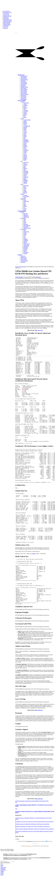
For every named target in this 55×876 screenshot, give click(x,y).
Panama (25, 112)
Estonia (24, 128)
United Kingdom (27, 119)
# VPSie (46, 801)
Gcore (24, 235)
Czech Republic (26, 126)
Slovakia (25, 155)
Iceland (24, 135)
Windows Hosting (24, 94)
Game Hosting (24, 82)
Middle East (23, 198)
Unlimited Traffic (27, 228)
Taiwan (24, 163)
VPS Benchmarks (22, 266)
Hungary (25, 157)
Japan (24, 166)
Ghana (24, 190)
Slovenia (25, 156)
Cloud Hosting (24, 78)
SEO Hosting (23, 88)
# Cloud (25, 801)
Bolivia (24, 117)
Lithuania (25, 139)
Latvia (24, 153)
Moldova (25, 158)
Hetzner (25, 234)
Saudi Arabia (26, 201)
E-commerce (23, 84)
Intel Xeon (25, 213)
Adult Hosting (24, 99)
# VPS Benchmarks (19, 801)
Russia (24, 134)
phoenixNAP (26, 246)
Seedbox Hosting (24, 87)
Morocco (25, 192)
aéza (24, 236)
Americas (23, 101)
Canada (25, 104)
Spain (24, 147)
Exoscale (25, 253)
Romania (25, 146)
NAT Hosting (23, 96)
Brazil (24, 106)
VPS (2, 863)
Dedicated (25, 224)
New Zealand (26, 196)
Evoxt (24, 237)
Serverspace (25, 252)
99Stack (25, 242)
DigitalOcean (26, 231)
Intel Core (25, 214)
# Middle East (38, 801)
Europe (22, 118)
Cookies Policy (24, 259)
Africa (22, 184)
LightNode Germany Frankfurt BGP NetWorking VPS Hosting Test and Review (32, 824)
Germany (25, 132)
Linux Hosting (24, 93)
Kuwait (24, 208)
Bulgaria (25, 123)
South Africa (26, 185)
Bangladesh (25, 172)
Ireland (24, 136)
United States (26, 102)
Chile (24, 108)
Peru (24, 116)
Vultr (24, 230)
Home (16, 266)
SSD (24, 220)
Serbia (24, 160)
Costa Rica (25, 111)
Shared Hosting (24, 76)
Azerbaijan (25, 170)
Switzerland (25, 150)
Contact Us (23, 256)
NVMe (24, 222)
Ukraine (25, 151)
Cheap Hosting (24, 83)
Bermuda (25, 107)
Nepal (24, 178)
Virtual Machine (26, 225)
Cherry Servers (26, 243)
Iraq (24, 207)
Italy (24, 138)
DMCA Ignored (24, 89)
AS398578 (33, 553)
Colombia (25, 110)
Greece (24, 133)
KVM (24, 223)
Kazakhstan (25, 177)
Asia (22, 161)
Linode (24, 232)
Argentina (25, 105)
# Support (43, 801)
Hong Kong (25, 162)
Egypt (24, 189)
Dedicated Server (24, 79)
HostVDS (25, 248)
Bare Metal (23, 81)
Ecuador (25, 113)
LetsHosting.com (29, 841)
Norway (25, 143)
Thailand (25, 181)
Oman (24, 209)
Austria (24, 121)
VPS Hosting (23, 77)
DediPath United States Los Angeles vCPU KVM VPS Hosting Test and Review (32, 826)
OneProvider (26, 245)
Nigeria (24, 188)
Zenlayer (25, 250)
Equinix (25, 251)
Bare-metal (25, 226)
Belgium (25, 122)
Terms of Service (24, 260)
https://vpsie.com (39, 330)
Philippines (25, 180)
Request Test (23, 257)
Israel (24, 203)
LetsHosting (38, 277)
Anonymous (23, 98)
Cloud (24, 219)
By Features (23, 218)
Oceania (22, 194)
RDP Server (23, 85)
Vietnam (25, 183)
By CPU (22, 212)
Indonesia (25, 174)
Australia (25, 195)
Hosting (2, 871)
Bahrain (25, 206)
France (24, 130)
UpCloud (25, 241)
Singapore (25, 164)
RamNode (25, 247)
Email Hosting (24, 91)
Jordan (24, 205)
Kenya (24, 186)
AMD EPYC (26, 215)
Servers (2, 873)
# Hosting (29, 801)
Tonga (24, 197)
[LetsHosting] (25, 31)
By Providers (23, 229)
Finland (25, 129)
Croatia (24, 152)
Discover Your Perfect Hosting (7, 849)
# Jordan (33, 801)
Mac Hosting (23, 95)
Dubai (24, 200)
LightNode (25, 240)
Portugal (25, 145)
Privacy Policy (24, 258)
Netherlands (25, 141)
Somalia (25, 191)
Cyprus (24, 124)
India (24, 169)
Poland (24, 144)
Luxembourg (26, 140)
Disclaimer (23, 262)
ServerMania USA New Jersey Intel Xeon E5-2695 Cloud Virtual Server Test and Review (34, 821)
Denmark (25, 127)
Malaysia (25, 168)
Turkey (24, 175)
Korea (24, 167)
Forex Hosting (24, 90)
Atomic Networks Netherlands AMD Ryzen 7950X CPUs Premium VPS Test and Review (34, 828)
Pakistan (25, 179)
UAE (24, 202)
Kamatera (25, 239)
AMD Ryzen (26, 217)
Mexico (25, 115)
